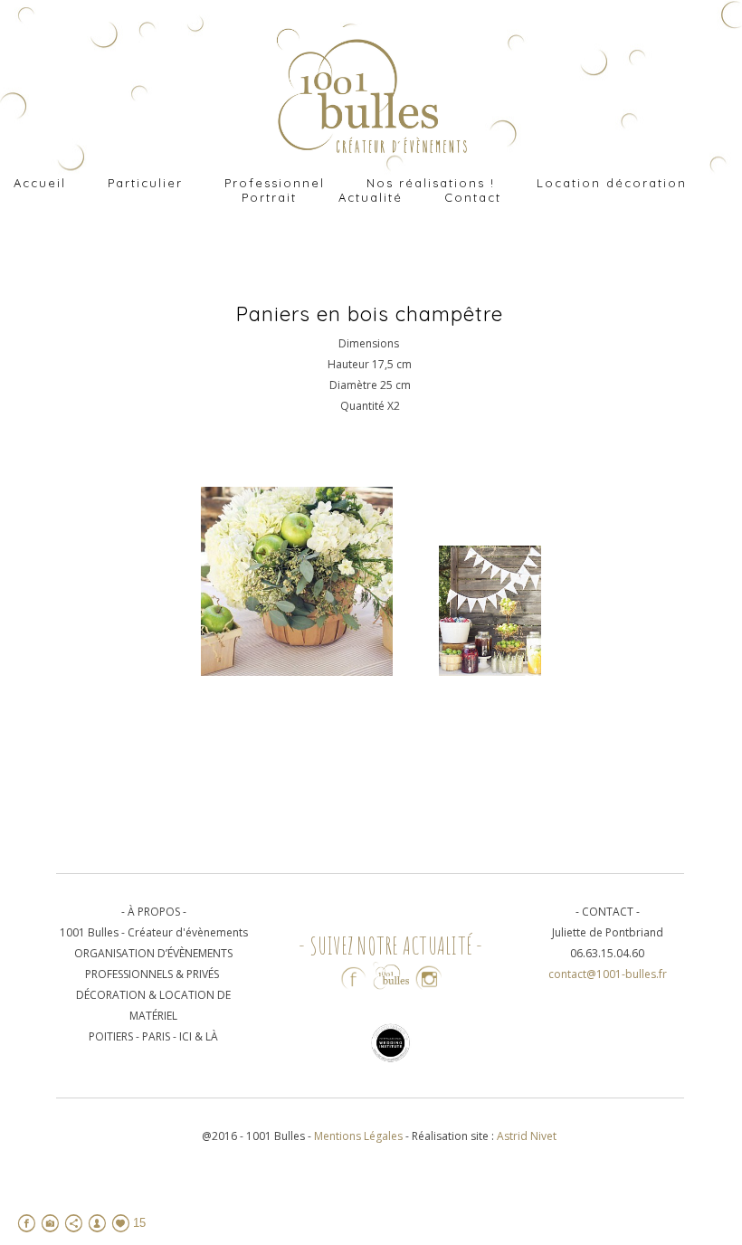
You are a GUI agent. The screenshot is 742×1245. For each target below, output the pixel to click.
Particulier (145, 183)
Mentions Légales (359, 1136)
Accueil (40, 183)
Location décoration (612, 183)
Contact (472, 197)
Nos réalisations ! (430, 183)
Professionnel (274, 183)
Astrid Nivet (526, 1136)
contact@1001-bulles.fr (607, 974)
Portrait (269, 197)
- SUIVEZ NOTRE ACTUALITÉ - (391, 945)
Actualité (370, 197)
